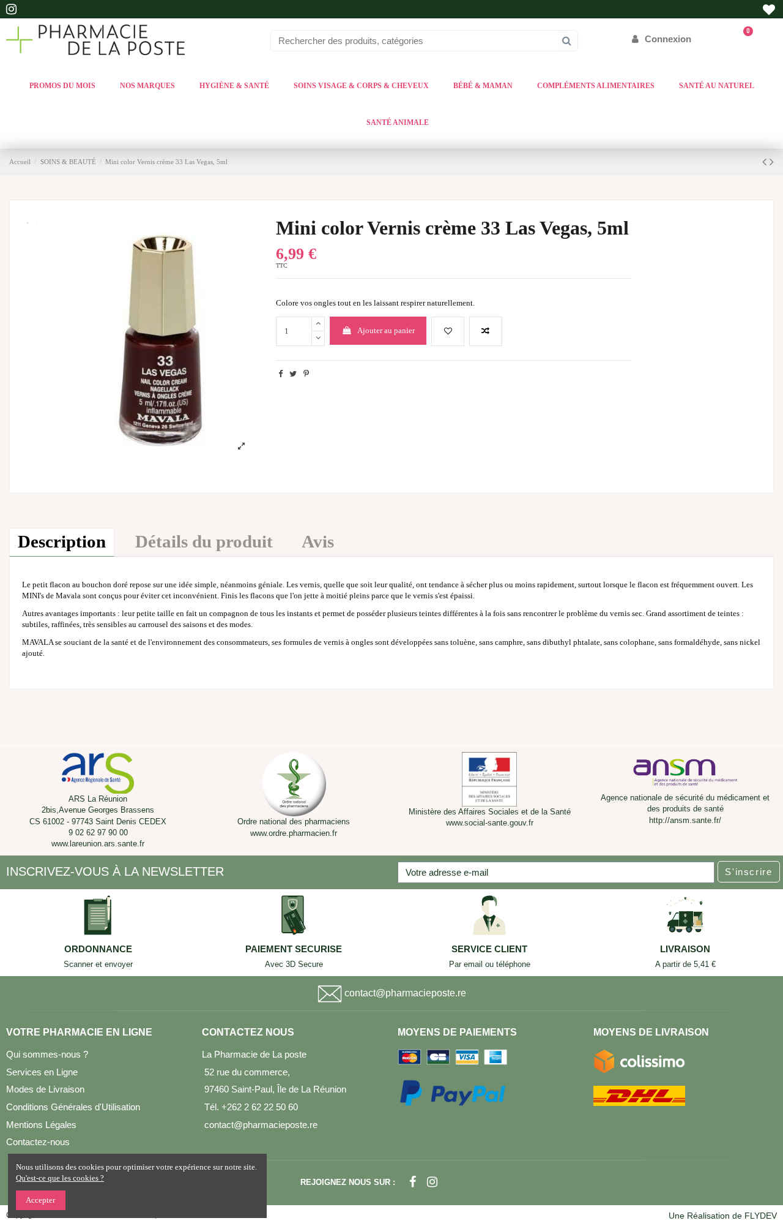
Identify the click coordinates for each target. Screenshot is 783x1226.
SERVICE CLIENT (489, 949)
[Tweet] (293, 373)
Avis (318, 541)
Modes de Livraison (45, 1089)
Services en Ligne (42, 1072)
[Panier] (742, 39)
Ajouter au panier (386, 330)
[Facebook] (412, 1182)
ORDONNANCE (98, 949)
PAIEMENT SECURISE (293, 949)
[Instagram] (432, 1182)
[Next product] (772, 162)
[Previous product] (766, 162)
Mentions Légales (41, 1124)
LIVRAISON (685, 949)
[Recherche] (567, 40)
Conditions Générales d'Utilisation (73, 1107)
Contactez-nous (38, 1142)
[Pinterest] (306, 373)
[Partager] (280, 373)
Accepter (40, 1200)
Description (62, 541)
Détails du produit (204, 541)
